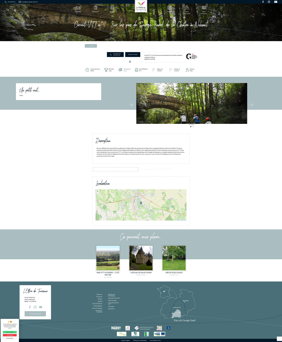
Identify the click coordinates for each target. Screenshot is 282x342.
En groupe (111, 306)
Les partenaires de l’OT (113, 303)
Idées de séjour (112, 300)
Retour (91, 46)
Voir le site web (132, 54)
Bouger (100, 299)
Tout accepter (9, 332)
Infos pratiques (98, 306)
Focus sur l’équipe (97, 308)
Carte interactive (97, 303)
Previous (132, 104)
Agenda (100, 301)
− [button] (97, 193)
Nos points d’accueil (114, 298)
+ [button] (97, 191)
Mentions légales (125, 340)
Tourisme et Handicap (98, 311)
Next (251, 104)
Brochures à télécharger (111, 295)
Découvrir (99, 296)
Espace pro (111, 308)
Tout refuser (10, 335)
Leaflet (178, 220)
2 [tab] (192, 126)
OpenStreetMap (183, 220)
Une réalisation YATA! (155, 340)
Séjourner (99, 294)
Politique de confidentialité (140, 340)
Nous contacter (35, 313)
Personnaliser (9, 338)
